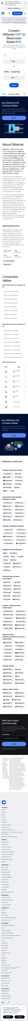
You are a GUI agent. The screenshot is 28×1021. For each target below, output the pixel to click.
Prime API (5, 970)
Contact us (5, 844)
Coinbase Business (7, 900)
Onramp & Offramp (7, 938)
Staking (4, 912)
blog (2, 1002)
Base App (4, 869)
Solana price (5, 983)
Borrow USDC (6, 872)
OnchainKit (5, 948)
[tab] (4, 94)
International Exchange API (10, 968)
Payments (5, 902)
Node (3, 955)
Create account (6, 847)
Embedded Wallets (7, 933)
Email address (5, 734)
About (3, 810)
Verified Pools (6, 920)
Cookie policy (6, 827)
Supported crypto (7, 859)
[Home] (3, 13)
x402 (3, 940)
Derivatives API (6, 973)
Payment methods (7, 854)
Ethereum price (6, 980)
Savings (4, 889)
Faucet (4, 963)
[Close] (24, 1008)
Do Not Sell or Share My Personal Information (12, 833)
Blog (3, 815)
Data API (4, 950)
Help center (5, 842)
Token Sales (5, 887)
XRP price (5, 985)
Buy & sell (5, 867)
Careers (4, 812)
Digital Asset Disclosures (9, 836)
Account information (8, 852)
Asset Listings (6, 897)
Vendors (4, 822)
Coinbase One (6, 874)
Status (4, 862)
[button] (25, 13)
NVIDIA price (5, 991)
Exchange (5, 915)
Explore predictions (8, 892)
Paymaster (5, 945)
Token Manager (6, 905)
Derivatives (5, 884)
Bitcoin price (5, 978)
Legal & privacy (6, 825)
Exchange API (6, 965)
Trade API (4, 943)
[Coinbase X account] (8, 1002)
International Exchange (9, 917)
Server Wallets (6, 930)
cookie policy (10, 1007)
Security (4, 820)
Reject (8, 1017)
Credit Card (5, 879)
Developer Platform (8, 925)
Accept (19, 1017)
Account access (6, 857)
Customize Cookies (12, 1012)
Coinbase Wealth (7, 877)
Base (3, 928)
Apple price (5, 993)
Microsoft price (6, 996)
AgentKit (4, 958)
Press (3, 817)
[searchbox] (14, 77)
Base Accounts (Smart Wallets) (11, 935)
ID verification (6, 849)
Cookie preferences (8, 830)
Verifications (6, 953)
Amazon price (6, 998)
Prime (3, 910)
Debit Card (5, 882)
